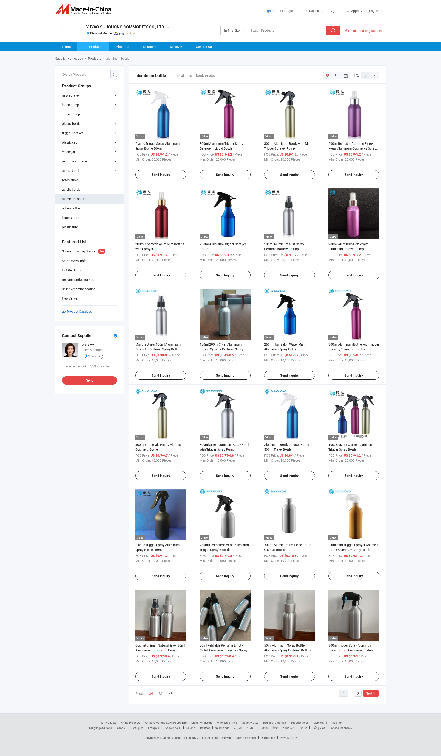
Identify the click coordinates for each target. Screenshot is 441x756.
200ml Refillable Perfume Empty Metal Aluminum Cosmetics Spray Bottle (352, 148)
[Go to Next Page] (374, 75)
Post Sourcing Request (366, 30)
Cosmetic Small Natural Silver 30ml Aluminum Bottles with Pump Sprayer (160, 650)
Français (153, 728)
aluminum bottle (73, 199)
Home (66, 47)
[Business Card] (115, 336)
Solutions (149, 47)
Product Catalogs (79, 311)
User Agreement (246, 737)
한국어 (250, 728)
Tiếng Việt (318, 728)
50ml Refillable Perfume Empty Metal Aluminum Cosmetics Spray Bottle (223, 650)
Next (369, 693)
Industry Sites (250, 722)
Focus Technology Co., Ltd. (190, 737)
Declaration (268, 737)
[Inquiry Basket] (333, 10)
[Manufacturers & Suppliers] (84, 9)
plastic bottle (71, 123)
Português (136, 728)
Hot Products (108, 722)
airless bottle (71, 170)
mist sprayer (71, 95)
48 (170, 693)
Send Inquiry (161, 174)
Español (121, 728)
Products (95, 47)
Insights (337, 722)
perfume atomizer (74, 161)
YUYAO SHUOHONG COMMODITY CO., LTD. (125, 27)
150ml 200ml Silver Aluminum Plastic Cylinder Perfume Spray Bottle (221, 349)
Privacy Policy (288, 737)
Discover (176, 47)
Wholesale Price (227, 722)
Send (89, 380)
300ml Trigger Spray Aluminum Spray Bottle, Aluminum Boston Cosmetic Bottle (350, 650)
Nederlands (222, 728)
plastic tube (70, 227)
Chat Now (94, 356)
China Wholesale (201, 722)
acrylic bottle (71, 189)
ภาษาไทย (288, 728)
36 (161, 693)
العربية (238, 728)
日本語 (264, 728)
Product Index (299, 722)
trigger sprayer (72, 133)
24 (151, 693)
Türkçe (303, 728)
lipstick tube (70, 217)
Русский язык (172, 728)
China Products (130, 722)
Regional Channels (274, 722)
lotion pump (70, 105)
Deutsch (205, 728)
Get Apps (352, 10)
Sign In (269, 10)
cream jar (68, 152)
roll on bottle (71, 208)
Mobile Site (320, 722)
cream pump (71, 114)
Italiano (190, 728)
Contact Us (204, 47)
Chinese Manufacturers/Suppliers (166, 722)
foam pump (70, 180)
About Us (122, 47)
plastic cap (69, 142)
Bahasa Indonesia (341, 728)
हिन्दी (275, 728)
